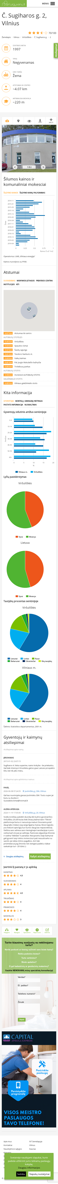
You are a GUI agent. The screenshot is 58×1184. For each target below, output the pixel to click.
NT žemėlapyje (35, 1141)
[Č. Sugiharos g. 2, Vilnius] (29, 148)
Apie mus (8, 1141)
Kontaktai (8, 1145)
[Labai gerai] (17, 875)
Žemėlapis (6, 37)
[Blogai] (8, 875)
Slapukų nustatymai (39, 1174)
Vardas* (21, 977)
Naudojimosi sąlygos (13, 1149)
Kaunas (32, 1149)
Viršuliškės (26, 37)
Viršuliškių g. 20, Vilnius (35, 812)
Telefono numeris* (26, 994)
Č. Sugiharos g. (40, 37)
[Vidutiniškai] (11, 875)
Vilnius (16, 37)
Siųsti (21, 1020)
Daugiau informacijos (29, 1167)
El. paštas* (23, 985)
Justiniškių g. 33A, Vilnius (35, 791)
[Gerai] (14, 875)
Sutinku (21, 1174)
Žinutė (21, 1002)
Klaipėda (7, 1152)
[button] (29, 310)
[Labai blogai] (4, 875)
